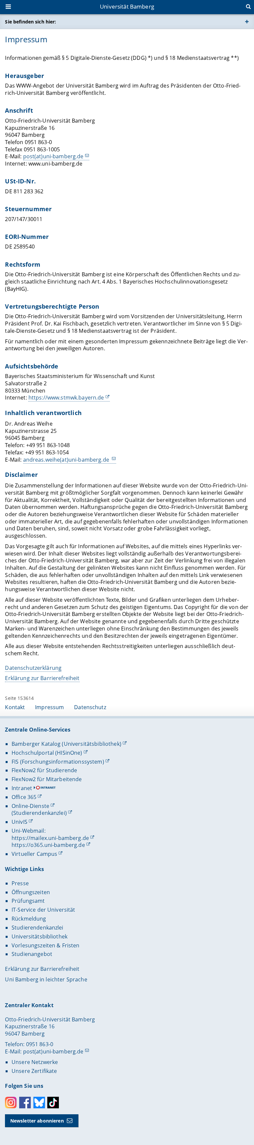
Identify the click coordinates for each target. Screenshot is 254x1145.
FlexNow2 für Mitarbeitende (47, 779)
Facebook (25, 1102)
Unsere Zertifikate (34, 1071)
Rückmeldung (29, 918)
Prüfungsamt (28, 900)
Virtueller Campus (34, 854)
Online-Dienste (30, 806)
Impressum (49, 707)
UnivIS (19, 821)
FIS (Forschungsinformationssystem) (58, 761)
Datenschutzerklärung (33, 667)
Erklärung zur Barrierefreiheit (42, 678)
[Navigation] (9, 7)
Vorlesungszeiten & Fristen (46, 945)
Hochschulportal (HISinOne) (47, 752)
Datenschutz (90, 707)
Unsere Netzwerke (35, 1062)
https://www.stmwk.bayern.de (66, 397)
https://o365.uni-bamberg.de (48, 845)
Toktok (53, 1102)
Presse (20, 883)
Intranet (22, 788)
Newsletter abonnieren (37, 1121)
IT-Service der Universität (43, 909)
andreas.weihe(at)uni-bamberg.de (66, 459)
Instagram (11, 1102)
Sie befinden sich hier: (30, 22)
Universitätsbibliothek (39, 936)
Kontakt (15, 707)
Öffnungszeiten (31, 892)
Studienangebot (32, 954)
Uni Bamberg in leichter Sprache (46, 979)
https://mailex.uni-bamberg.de (50, 838)
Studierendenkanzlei (38, 927)
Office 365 (24, 797)
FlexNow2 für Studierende (44, 770)
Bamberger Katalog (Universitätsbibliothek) (66, 743)
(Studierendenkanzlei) (39, 813)
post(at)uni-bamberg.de (53, 156)
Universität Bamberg (127, 6)
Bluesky (39, 1102)
